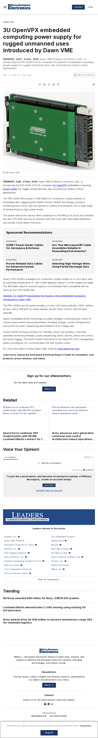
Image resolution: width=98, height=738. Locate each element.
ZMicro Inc (56, 569)
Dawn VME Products (14, 540)
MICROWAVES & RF (39, 716)
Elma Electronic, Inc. (14, 557)
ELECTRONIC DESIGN (58, 716)
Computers (8, 22)
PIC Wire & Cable (59, 553)
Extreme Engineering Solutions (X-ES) (22, 561)
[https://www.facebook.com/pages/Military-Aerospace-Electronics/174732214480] (45, 704)
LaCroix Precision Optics (16, 573)
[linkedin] (44, 84)
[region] (49, 463)
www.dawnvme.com (68, 348)
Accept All (49, 733)
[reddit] (53, 84)
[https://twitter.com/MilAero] (52, 704)
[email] (58, 84)
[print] (93, 84)
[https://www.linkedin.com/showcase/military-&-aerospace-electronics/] (48, 704)
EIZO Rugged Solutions (15, 553)
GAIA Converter (11, 565)
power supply (10, 189)
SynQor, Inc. (57, 561)
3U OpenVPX (59, 185)
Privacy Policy (85, 726)
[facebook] (40, 84)
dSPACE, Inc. (10, 549)
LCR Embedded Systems (63, 536)
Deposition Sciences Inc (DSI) (19, 544)
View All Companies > (49, 579)
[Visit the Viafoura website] (88, 470)
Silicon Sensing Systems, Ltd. (65, 557)
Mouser (54, 544)
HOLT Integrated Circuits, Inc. (18, 569)
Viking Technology (60, 565)
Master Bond (57, 540)
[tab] (10, 457)
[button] (5, 7)
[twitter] (49, 84)
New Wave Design (60, 549)
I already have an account (49, 490)
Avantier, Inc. (10, 536)
